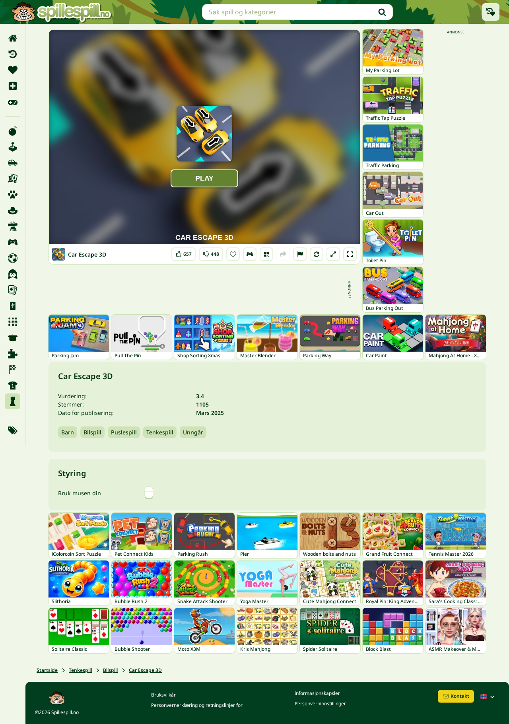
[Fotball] (12, 258)
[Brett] (12, 179)
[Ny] (12, 86)
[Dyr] (12, 194)
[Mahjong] (12, 306)
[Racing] (12, 370)
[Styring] (249, 254)
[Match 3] (12, 322)
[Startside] (12, 38)
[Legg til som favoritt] (233, 254)
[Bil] (12, 163)
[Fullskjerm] (350, 254)
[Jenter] (12, 274)
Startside (47, 670)
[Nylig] (12, 54)
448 (211, 252)
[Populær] (12, 102)
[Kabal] (12, 290)
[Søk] (382, 12)
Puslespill (124, 432)
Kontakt (460, 696)
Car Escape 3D (145, 670)
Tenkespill (159, 432)
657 (183, 252)
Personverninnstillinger (320, 703)
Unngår (193, 432)
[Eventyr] (12, 210)
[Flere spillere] (12, 242)
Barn (67, 432)
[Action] (12, 131)
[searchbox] (297, 12)
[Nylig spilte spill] (490, 12)
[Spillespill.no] (61, 12)
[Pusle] (12, 354)
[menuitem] (12, 38)
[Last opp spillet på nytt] (316, 254)
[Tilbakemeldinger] (300, 254)
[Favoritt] (12, 70)
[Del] (283, 254)
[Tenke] (12, 401)
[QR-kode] (266, 254)
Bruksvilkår (163, 694)
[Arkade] (12, 147)
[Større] (333, 254)
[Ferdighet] (12, 226)
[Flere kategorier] (12, 430)
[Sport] (12, 385)
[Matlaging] (12, 338)
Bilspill (92, 432)
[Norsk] (488, 696)
